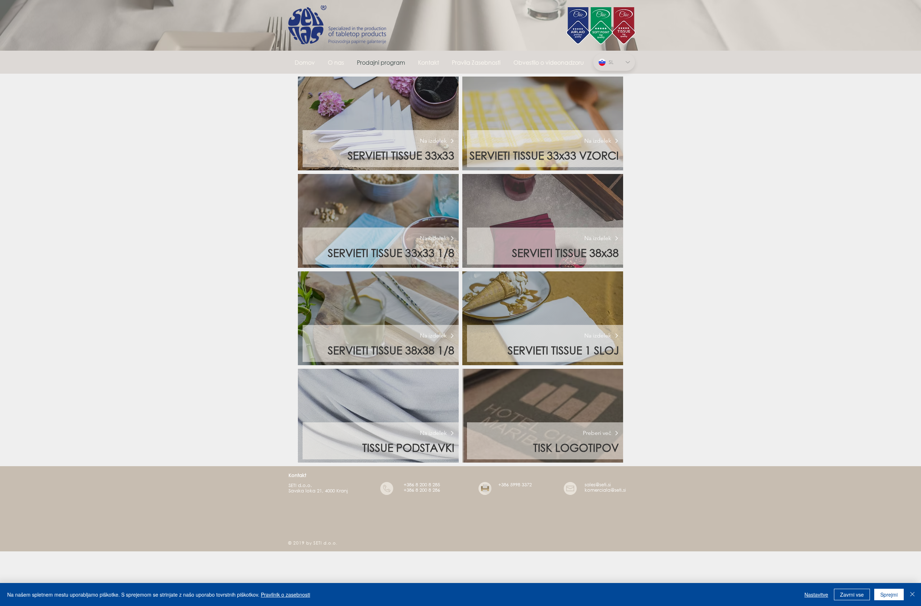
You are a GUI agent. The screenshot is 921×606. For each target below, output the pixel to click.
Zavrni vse (852, 594)
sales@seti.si (598, 485)
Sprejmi (889, 594)
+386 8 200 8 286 (422, 490)
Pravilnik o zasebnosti (285, 594)
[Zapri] (912, 594)
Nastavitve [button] (816, 594)
